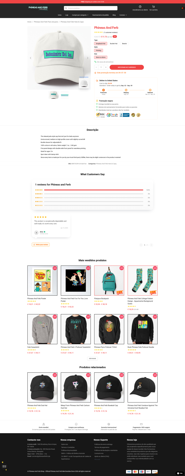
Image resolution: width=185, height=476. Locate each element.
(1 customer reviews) (111, 32)
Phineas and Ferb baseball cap (106, 405)
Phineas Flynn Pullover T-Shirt (105, 347)
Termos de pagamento (101, 447)
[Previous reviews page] (141, 245)
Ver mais (92, 358)
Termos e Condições (68, 447)
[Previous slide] (30, 58)
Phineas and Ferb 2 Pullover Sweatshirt (75, 347)
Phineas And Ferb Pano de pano (46, 22)
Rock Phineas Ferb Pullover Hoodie (141, 347)
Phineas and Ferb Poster (36, 299)
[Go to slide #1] (53, 95)
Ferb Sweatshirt (33, 347)
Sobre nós (64, 444)
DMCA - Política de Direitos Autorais (73, 453)
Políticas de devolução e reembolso (106, 450)
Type (96, 40)
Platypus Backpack (101, 299)
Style (96, 47)
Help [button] (181, 473)
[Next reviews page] (151, 245)
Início (29, 22)
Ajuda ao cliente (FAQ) (101, 456)
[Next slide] (87, 58)
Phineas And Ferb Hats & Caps (72, 22)
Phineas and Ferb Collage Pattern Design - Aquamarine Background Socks (140, 301)
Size (95, 54)
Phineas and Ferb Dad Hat (37, 405)
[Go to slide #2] (65, 95)
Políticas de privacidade (69, 450)
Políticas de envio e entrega (103, 444)
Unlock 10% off (4, 466)
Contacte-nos (98, 453)
